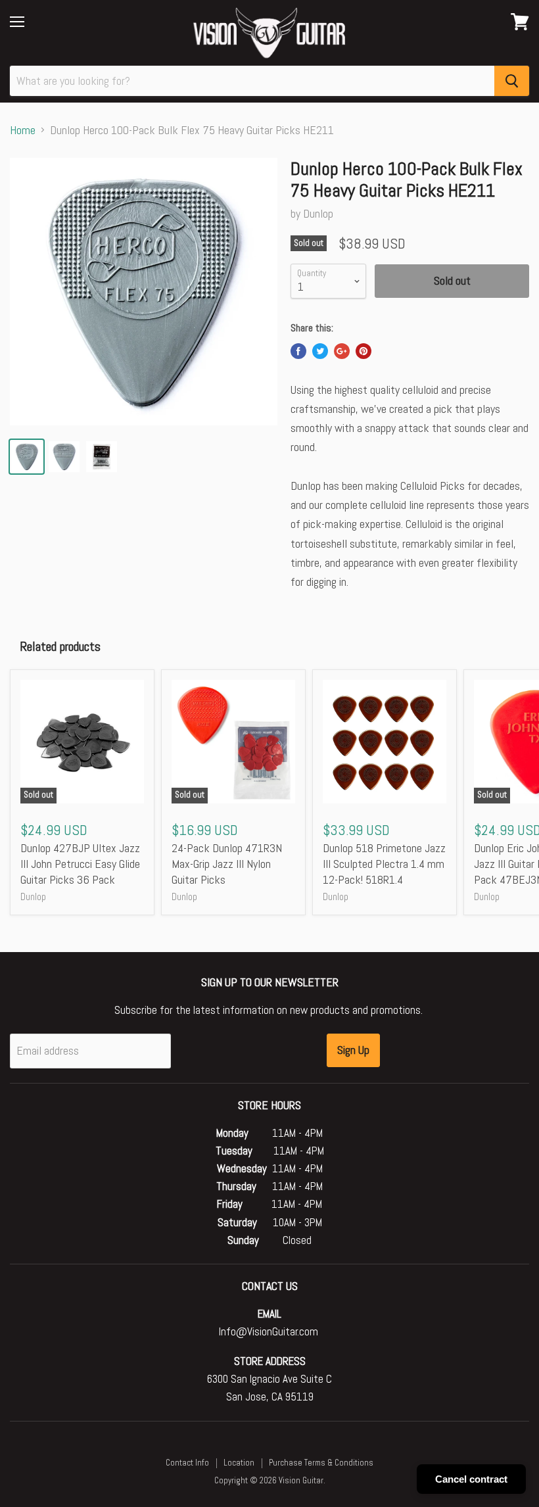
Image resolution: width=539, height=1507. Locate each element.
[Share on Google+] (342, 351)
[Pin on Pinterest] (363, 351)
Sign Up (353, 1049)
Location (238, 1462)
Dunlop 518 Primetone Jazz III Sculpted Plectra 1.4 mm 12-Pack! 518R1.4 (384, 863)
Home (22, 130)
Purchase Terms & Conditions (321, 1462)
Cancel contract (471, 1479)
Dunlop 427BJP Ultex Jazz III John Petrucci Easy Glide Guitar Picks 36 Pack (80, 863)
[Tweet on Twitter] (320, 351)
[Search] (511, 81)
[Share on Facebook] (298, 351)
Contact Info (187, 1462)
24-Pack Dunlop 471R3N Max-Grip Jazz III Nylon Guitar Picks (227, 863)
